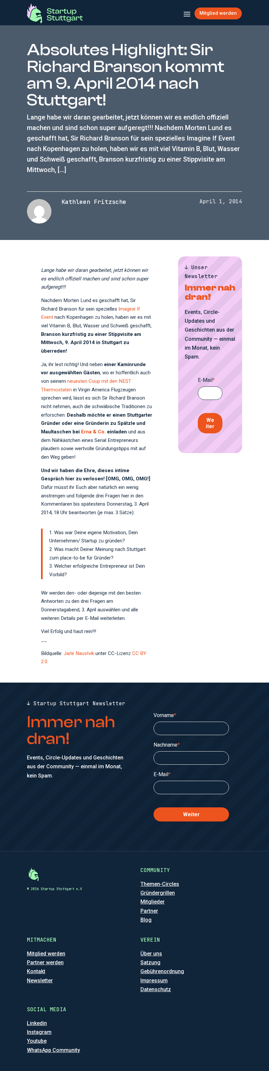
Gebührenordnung (162, 971)
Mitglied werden (218, 13)
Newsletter (40, 980)
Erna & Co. (93, 432)
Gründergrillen (157, 893)
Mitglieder (152, 902)
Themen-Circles (159, 884)
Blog (146, 920)
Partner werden (45, 962)
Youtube (37, 1041)
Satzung (150, 962)
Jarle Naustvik (79, 653)
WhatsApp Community (53, 1050)
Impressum (154, 980)
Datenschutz (155, 989)
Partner (149, 911)
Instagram (39, 1032)
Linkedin (37, 1023)
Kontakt (36, 971)
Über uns (151, 954)
